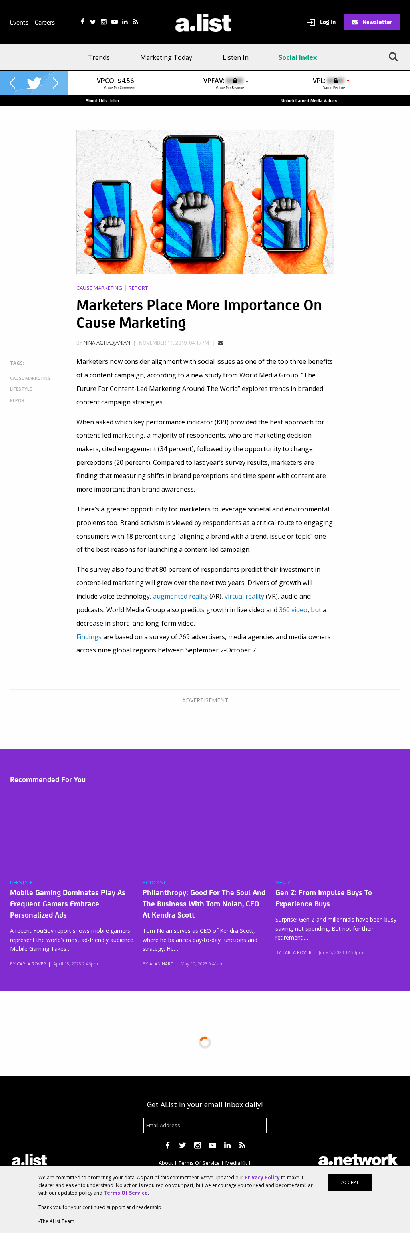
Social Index (298, 57)
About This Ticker (102, 100)
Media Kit (236, 1162)
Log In (327, 22)
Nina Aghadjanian (107, 342)
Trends (99, 57)
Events (19, 22)
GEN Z (282, 882)
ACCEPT (350, 1182)
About (166, 1162)
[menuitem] (101, 57)
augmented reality (180, 596)
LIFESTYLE (21, 882)
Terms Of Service (199, 1162)
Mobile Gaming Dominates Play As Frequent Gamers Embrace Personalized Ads (67, 903)
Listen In (236, 57)
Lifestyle (21, 389)
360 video (293, 609)
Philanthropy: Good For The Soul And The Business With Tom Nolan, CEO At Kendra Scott (204, 903)
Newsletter (376, 21)
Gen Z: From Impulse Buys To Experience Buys (323, 897)
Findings (89, 636)
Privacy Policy (262, 1177)
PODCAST (154, 882)
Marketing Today (166, 57)
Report (138, 288)
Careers (45, 22)
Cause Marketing (99, 288)
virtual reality (244, 596)
